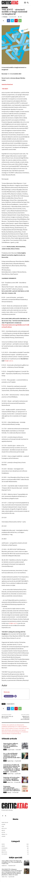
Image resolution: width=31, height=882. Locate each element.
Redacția (5, 16)
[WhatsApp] (20, 20)
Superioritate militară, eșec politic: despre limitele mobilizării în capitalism (10, 746)
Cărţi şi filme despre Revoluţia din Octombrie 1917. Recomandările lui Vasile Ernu (12, 862)
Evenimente (4, 7)
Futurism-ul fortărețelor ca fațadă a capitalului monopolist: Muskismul (11, 779)
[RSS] (6, 816)
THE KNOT (5, 88)
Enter (5, 749)
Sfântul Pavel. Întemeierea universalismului (25, 718)
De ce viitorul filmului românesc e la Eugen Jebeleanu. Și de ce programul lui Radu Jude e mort (12, 756)
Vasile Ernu (4, 865)
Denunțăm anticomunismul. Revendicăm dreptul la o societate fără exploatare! (11, 788)
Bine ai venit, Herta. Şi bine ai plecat (7, 717)
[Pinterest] (16, 20)
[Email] (15, 696)
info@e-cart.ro (9, 361)
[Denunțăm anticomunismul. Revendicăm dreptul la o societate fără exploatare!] (25, 789)
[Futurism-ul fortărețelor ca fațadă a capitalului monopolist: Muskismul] (25, 780)
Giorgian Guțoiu (10, 749)
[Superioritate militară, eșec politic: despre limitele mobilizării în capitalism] (25, 746)
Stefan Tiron (10, 782)
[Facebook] (8, 20)
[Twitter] (12, 20)
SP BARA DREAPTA (10, 704)
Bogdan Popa (10, 761)
